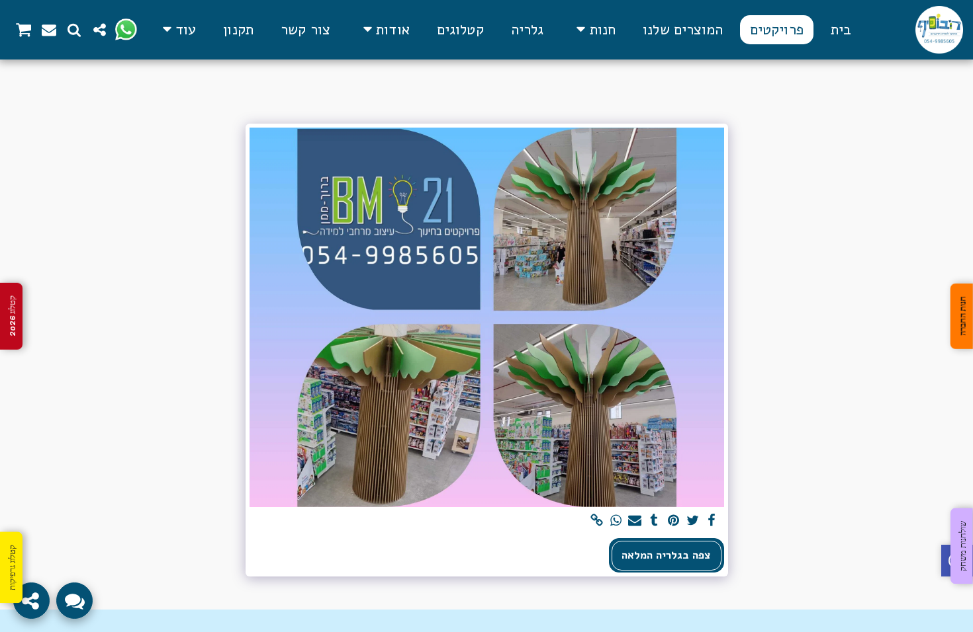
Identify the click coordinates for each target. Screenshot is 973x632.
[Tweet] (693, 521)
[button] (384, 29)
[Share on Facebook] (712, 521)
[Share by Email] (635, 521)
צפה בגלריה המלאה (666, 555)
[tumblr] (654, 521)
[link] (597, 521)
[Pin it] (673, 521)
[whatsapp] (616, 521)
